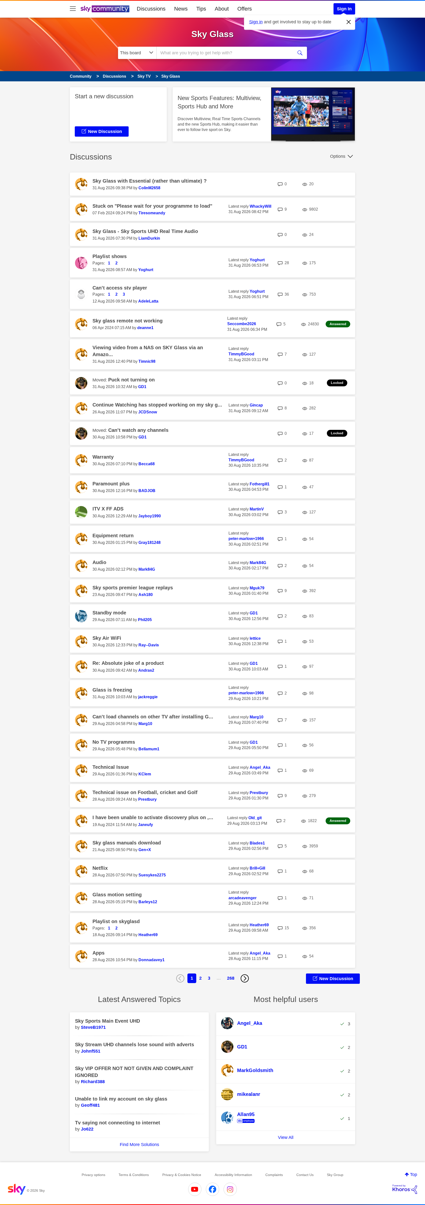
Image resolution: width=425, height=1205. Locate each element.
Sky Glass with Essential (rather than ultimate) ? (149, 181)
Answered (338, 324)
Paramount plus (111, 483)
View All (285, 1137)
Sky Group (335, 1175)
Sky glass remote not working (127, 320)
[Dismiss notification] (349, 22)
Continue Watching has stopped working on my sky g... (157, 404)
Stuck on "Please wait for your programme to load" (152, 206)
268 (230, 978)
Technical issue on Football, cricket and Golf (144, 792)
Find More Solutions (139, 1144)
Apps (98, 953)
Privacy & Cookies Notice (181, 1175)
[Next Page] (245, 978)
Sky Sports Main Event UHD (107, 1021)
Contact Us (305, 1175)
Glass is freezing (112, 690)
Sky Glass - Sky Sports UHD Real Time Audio (145, 231)
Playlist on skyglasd (116, 921)
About (222, 9)
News (181, 9)
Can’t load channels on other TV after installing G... (152, 716)
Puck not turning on (131, 379)
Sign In (344, 8)
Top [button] (413, 1174)
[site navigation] (73, 9)
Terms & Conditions (134, 1175)
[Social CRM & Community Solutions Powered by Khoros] (405, 1189)
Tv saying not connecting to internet (117, 1122)
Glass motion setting (117, 894)
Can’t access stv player (119, 287)
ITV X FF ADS (107, 508)
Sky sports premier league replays (132, 587)
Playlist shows (109, 256)
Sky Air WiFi (106, 638)
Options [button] (337, 156)
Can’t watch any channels (138, 430)
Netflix (100, 868)
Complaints (274, 1175)
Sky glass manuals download (126, 842)
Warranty (103, 457)
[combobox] (224, 53)
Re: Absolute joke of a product (128, 663)
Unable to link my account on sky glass (121, 1099)
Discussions (151, 9)
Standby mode (109, 612)
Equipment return (113, 535)
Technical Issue (110, 767)
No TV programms (113, 742)
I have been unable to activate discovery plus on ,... (152, 817)
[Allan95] (239, 1123)
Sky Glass (212, 34)
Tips (201, 9)
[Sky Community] (105, 9)
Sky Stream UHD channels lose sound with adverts (134, 1044)
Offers (244, 9)
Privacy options (93, 1175)
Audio (99, 562)
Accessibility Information (233, 1175)
